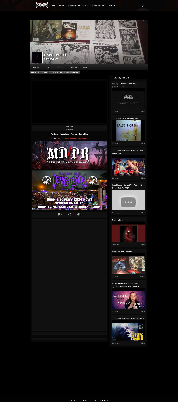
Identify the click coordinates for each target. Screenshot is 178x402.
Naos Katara (117, 219)
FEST (104, 5)
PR (79, 5)
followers (72, 67)
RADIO (54, 5)
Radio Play (83, 134)
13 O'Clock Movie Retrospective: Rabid (128, 318)
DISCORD (112, 5)
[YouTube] (32, 77)
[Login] (143, 5)
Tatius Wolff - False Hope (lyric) (125, 118)
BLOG (61, 5)
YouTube (44, 72)
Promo (74, 134)
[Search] (147, 5)
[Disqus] (69, 248)
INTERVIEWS (71, 5)
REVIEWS (96, 5)
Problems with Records (122, 251)
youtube (58, 67)
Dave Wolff (35, 72)
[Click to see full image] (89, 42)
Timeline (36, 67)
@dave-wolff (51, 59)
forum (85, 67)
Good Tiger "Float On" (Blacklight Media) (64, 72)
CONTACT (86, 5)
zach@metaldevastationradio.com (73, 138)
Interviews (65, 134)
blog (47, 67)
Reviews (55, 134)
